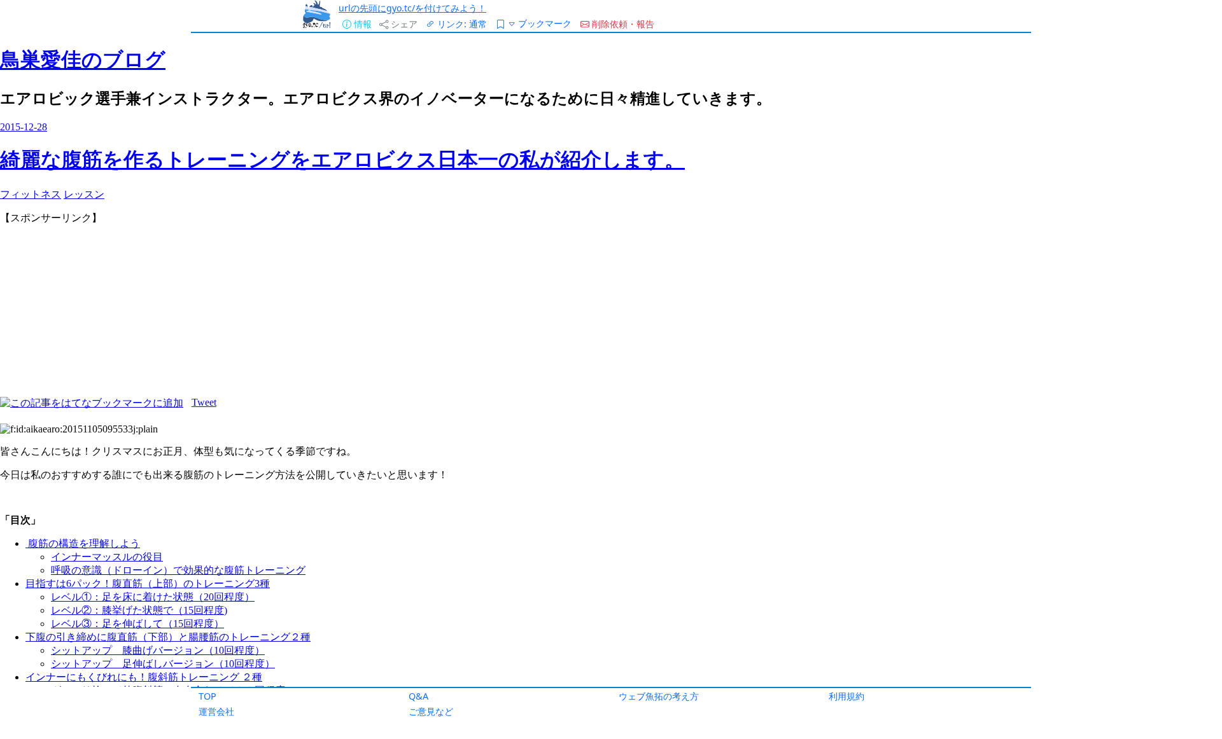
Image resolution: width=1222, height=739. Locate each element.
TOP (207, 696)
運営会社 (216, 711)
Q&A (418, 696)
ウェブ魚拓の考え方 (659, 696)
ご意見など (431, 711)
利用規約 (846, 696)
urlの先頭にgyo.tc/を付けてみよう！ (412, 8)
